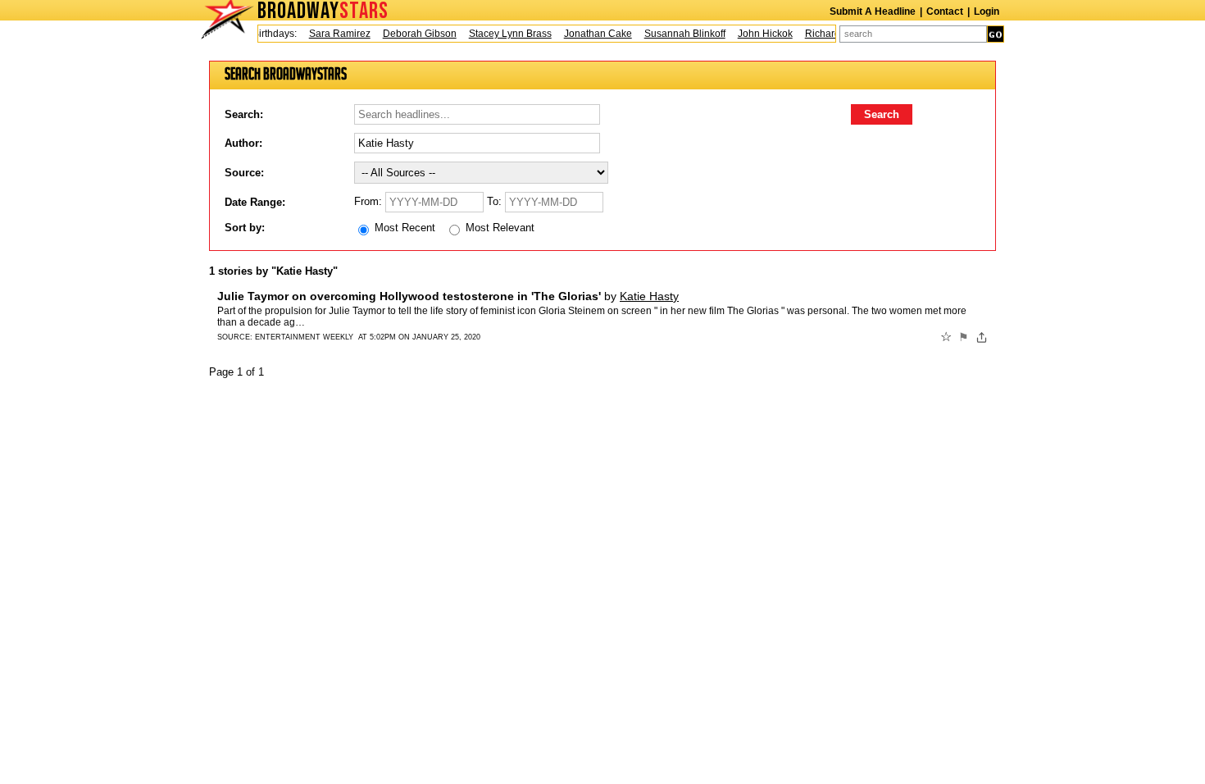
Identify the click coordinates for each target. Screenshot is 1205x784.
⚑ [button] (963, 337)
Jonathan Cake (593, 33)
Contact (944, 11)
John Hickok (760, 33)
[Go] (995, 34)
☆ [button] (946, 337)
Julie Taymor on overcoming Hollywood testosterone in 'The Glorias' (409, 296)
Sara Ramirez (335, 33)
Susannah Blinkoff (680, 33)
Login (986, 11)
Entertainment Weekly (304, 337)
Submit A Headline (873, 11)
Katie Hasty (649, 296)
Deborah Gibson (415, 33)
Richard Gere (830, 33)
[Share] (981, 337)
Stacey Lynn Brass (505, 33)
